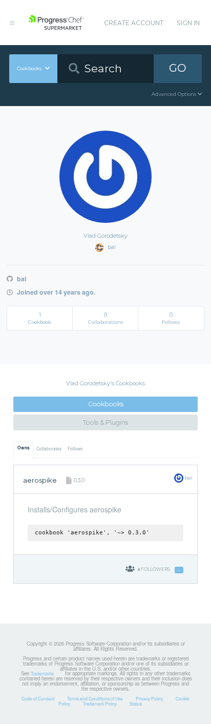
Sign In (188, 23)
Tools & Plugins (105, 422)
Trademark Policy (100, 703)
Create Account (133, 23)
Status (136, 703)
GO (177, 67)
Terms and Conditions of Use (95, 698)
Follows (75, 448)
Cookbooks (105, 404)
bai (20, 278)
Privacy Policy (149, 698)
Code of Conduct (38, 698)
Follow (179, 570)
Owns (23, 448)
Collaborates (48, 448)
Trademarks (42, 673)
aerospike (40, 480)
